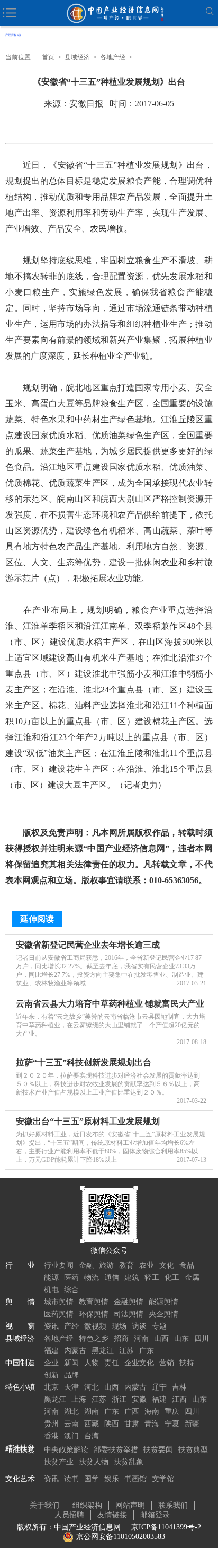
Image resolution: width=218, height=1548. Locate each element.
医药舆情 (59, 1314)
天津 (71, 1387)
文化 (166, 1265)
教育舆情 (93, 1302)
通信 (111, 1278)
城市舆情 (59, 1302)
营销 (166, 1363)
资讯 (51, 1326)
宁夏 (172, 1424)
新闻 (71, 1363)
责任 (111, 1363)
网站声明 (130, 1505)
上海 (78, 1399)
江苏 (126, 1351)
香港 (51, 1436)
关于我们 (44, 1505)
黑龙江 (103, 1351)
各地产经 (112, 57)
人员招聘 (69, 1515)
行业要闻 (59, 1265)
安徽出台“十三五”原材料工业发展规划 (88, 1121)
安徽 (139, 1399)
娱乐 (111, 1479)
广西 (131, 1412)
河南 (141, 1338)
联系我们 (173, 1505)
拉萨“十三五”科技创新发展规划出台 (83, 1062)
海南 (151, 1412)
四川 (201, 1338)
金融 (86, 1265)
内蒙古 (75, 1351)
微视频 (95, 1326)
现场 (119, 1326)
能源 (51, 1278)
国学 (91, 1479)
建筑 (131, 1278)
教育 (126, 1265)
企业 (51, 1363)
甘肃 (131, 1424)
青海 (151, 1424)
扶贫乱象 (128, 1462)
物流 (91, 1278)
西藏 (91, 1424)
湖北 (71, 1412)
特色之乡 (93, 1338)
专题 (159, 1326)
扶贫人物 (93, 1462)
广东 (146, 1351)
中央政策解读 (66, 1450)
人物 (91, 1363)
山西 (161, 1338)
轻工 (151, 1278)
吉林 (179, 1387)
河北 (91, 1387)
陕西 (111, 1424)
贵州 (51, 1424)
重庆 (172, 1412)
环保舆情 (93, 1314)
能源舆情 (163, 1302)
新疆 (192, 1424)
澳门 (71, 1436)
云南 (71, 1424)
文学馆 (163, 1479)
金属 (192, 1278)
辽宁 (159, 1387)
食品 (186, 1265)
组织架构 (87, 1505)
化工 (172, 1278)
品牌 (71, 1375)
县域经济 (77, 57)
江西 (179, 1399)
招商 (121, 1338)
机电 (51, 1290)
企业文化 (139, 1363)
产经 (71, 1326)
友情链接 (112, 1515)
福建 (51, 1351)
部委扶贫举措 (116, 1450)
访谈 (139, 1326)
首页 (48, 57)
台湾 (91, 1436)
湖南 (91, 1412)
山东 (181, 1338)
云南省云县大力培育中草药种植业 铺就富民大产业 (110, 1003)
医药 (71, 1278)
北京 (51, 1387)
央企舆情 (163, 1314)
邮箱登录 (155, 1515)
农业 (146, 1265)
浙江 (119, 1399)
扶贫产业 (59, 1462)
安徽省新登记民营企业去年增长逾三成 (88, 944)
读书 (71, 1479)
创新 (51, 1375)
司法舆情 (128, 1314)
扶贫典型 (193, 1450)
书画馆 (135, 1479)
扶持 (186, 1363)
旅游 (106, 1265)
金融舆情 (128, 1302)
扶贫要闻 (158, 1450)
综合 (71, 1290)
